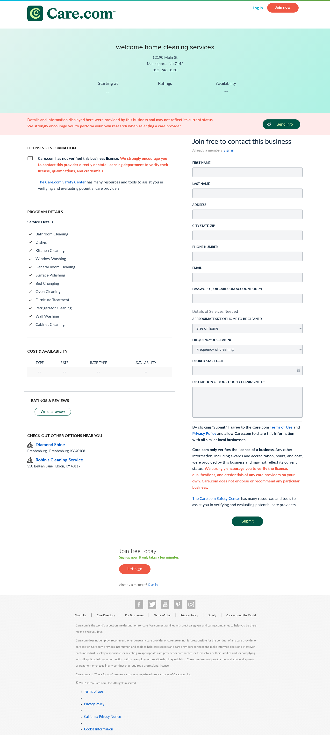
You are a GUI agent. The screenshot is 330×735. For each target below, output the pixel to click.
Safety (212, 615)
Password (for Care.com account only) (227, 289)
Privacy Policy (204, 434)
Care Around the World (241, 615)
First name (201, 163)
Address (199, 205)
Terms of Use (281, 427)
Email (197, 268)
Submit (247, 521)
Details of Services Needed (215, 311)
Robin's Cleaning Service (59, 460)
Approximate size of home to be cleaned (227, 319)
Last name (201, 184)
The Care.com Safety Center (216, 499)
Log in (258, 8)
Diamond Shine (50, 445)
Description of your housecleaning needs (228, 382)
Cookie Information (98, 729)
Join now (283, 7)
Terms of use (93, 691)
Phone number (205, 247)
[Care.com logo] (73, 14)
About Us (80, 615)
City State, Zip (203, 226)
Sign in (228, 150)
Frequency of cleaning (212, 340)
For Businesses (134, 615)
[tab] (247, 311)
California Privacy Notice (102, 717)
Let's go (134, 569)
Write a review (53, 411)
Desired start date (208, 361)
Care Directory (106, 615)
